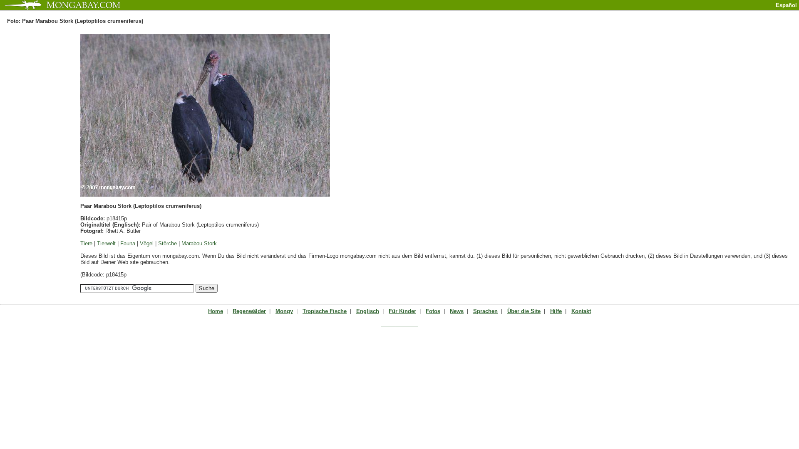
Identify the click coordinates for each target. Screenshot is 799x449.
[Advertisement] (701, 13)
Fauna (127, 243)
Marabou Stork (199, 243)
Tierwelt (106, 243)
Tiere (86, 243)
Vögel (147, 243)
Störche (167, 243)
